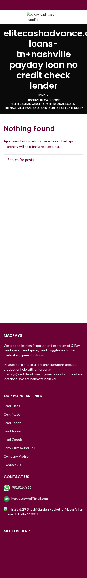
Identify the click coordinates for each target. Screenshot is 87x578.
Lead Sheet (12, 423)
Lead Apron (12, 431)
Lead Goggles (14, 439)
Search (77, 159)
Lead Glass (12, 406)
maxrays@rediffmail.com (22, 374)
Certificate (12, 414)
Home (41, 95)
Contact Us (12, 465)
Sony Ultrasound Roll (19, 448)
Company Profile (16, 456)
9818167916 (21, 487)
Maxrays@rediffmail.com (29, 498)
